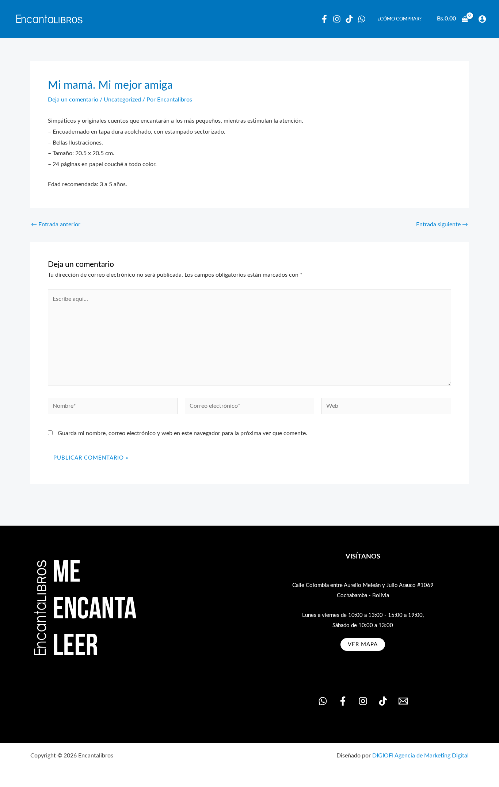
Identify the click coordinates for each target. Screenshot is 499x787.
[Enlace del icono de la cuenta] (482, 19)
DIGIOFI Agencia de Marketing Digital (420, 756)
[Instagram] (337, 19)
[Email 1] (403, 701)
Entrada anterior (55, 224)
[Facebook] (324, 19)
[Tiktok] (349, 19)
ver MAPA (363, 644)
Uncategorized (122, 100)
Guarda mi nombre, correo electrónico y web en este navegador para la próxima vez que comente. (182, 433)
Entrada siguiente (442, 224)
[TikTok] (383, 701)
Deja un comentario (73, 100)
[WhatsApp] (362, 19)
